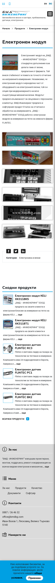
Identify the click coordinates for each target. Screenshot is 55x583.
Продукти (20, 488)
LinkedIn (23, 251)
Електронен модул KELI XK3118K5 (30, 297)
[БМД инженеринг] (16, 12)
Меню (50, 13)
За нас (6, 488)
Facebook (8, 251)
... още (19, 314)
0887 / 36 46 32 (11, 512)
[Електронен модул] (11, 62)
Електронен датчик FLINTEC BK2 (28, 395)
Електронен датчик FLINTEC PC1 (28, 371)
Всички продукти (13, 419)
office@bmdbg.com (12, 516)
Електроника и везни (29, 258)
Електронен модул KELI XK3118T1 (30, 321)
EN (45, 4)
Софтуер (30, 493)
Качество (36, 488)
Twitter (16, 251)
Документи (14, 493)
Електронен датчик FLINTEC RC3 (28, 346)
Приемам (34, 578)
